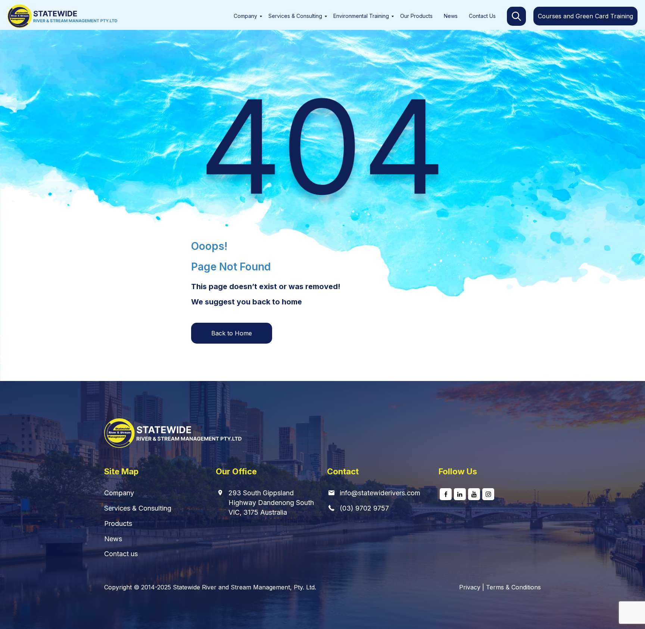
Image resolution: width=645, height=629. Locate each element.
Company (245, 16)
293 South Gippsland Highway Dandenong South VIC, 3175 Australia (271, 502)
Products (118, 523)
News (451, 16)
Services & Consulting (295, 16)
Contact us (121, 554)
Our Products (416, 16)
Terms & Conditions (513, 587)
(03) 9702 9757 (364, 508)
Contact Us (482, 16)
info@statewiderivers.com (380, 493)
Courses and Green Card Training (585, 16)
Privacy (469, 587)
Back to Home (231, 333)
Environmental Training (361, 16)
